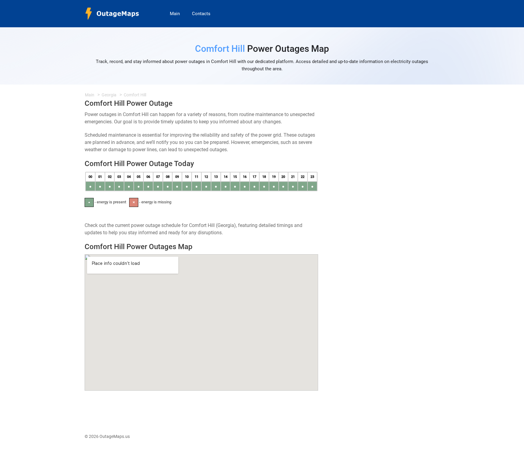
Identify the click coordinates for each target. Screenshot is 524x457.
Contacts (201, 13)
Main (175, 13)
